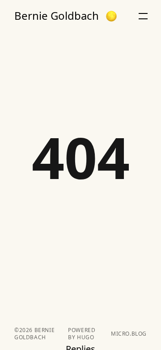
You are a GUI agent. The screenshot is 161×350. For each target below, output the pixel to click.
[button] (111, 16)
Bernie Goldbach (56, 16)
